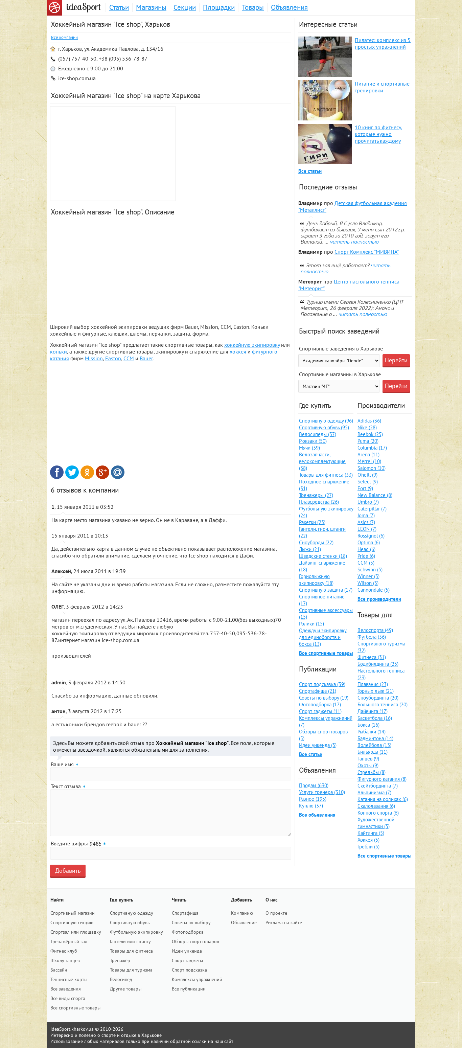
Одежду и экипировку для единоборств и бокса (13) (323, 637)
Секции (185, 7)
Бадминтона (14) (375, 738)
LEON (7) (366, 529)
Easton (113, 358)
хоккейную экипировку (252, 344)
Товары (253, 7)
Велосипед (121, 979)
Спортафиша (185, 913)
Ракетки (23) (312, 522)
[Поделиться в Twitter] (72, 472)
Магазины (151, 7)
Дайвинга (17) (372, 711)
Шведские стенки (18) (323, 556)
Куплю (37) (311, 805)
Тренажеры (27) (316, 495)
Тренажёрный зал (68, 941)
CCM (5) (365, 563)
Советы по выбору (191, 922)
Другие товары (125, 989)
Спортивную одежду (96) (326, 420)
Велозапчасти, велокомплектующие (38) (322, 461)
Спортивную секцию (71, 922)
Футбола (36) (371, 637)
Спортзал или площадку (75, 932)
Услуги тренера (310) (322, 792)
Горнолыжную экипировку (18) (316, 579)
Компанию (242, 913)
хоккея (238, 351)
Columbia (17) (372, 448)
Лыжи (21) (310, 549)
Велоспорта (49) (375, 630)
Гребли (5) (368, 846)
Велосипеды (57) (317, 434)
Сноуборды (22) (316, 542)
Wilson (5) (367, 583)
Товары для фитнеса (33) (326, 475)
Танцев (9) (368, 758)
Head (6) (366, 549)
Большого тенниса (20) (382, 704)
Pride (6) (366, 556)
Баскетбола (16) (374, 718)
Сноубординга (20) (377, 697)
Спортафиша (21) (317, 691)
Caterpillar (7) (372, 508)
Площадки (219, 7)
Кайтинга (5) (370, 833)
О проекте (276, 913)
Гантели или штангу (130, 941)
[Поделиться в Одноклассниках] (87, 472)
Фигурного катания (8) (382, 779)
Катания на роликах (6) (382, 799)
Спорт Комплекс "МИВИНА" (366, 251)
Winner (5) (368, 576)
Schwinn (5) (370, 569)
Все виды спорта (67, 998)
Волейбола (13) (374, 745)
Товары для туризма (131, 970)
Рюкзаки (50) (313, 441)
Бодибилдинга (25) (377, 664)
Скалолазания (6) (376, 806)
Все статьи (310, 171)
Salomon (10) (371, 468)
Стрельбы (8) (371, 772)
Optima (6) (368, 542)
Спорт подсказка (189, 970)
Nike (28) (367, 427)
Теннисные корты (68, 979)
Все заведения (65, 989)
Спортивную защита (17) (325, 590)
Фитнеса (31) (371, 657)
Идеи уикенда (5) (318, 745)
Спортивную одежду (131, 913)
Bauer (146, 358)
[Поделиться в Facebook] (57, 472)
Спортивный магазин (72, 913)
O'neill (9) (367, 475)
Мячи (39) (309, 448)
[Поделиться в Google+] (102, 472)
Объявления (289, 7)
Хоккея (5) (368, 840)
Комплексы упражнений (197, 979)
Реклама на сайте (283, 922)
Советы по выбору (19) (323, 697)
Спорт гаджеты (187, 960)
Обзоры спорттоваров (195, 941)
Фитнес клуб (63, 951)
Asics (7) (366, 522)
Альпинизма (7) (374, 792)
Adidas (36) (369, 420)
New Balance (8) (374, 495)
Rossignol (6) (371, 535)
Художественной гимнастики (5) (375, 822)
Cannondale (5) (373, 590)
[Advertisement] (234, 153)
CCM (128, 358)
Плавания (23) (372, 684)
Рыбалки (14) (371, 731)
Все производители (379, 599)
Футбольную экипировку (136, 932)
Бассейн (58, 970)
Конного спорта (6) (378, 813)
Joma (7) (366, 515)
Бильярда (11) (372, 752)
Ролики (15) (311, 623)
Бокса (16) (368, 725)
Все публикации (189, 989)
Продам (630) (313, 785)
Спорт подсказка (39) (322, 684)
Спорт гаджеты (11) (320, 711)
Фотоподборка (188, 932)
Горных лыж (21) (375, 691)
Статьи (119, 7)
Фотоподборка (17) (320, 704)
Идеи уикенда (187, 951)
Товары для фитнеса (131, 951)
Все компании (64, 37)
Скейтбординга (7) (377, 785)
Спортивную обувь (130, 922)
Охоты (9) (367, 765)
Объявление (244, 922)
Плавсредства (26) (319, 502)
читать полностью (354, 241)
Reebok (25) (370, 434)
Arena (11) (368, 454)
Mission (94, 358)
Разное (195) (312, 799)
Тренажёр (120, 960)
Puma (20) (367, 441)
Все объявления (317, 815)
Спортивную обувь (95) (324, 427)
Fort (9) (365, 488)
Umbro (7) (368, 502)
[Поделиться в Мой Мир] (117, 472)
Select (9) (367, 481)
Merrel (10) (369, 461)
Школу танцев (65, 960)
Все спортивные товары (326, 653)
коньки (58, 351)
